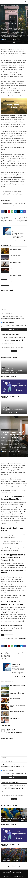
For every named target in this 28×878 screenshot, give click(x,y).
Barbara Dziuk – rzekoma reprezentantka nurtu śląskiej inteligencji (21, 220)
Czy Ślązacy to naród (7, 872)
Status (23, 872)
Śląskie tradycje (9, 871)
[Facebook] (2, 211)
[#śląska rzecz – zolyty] (5, 264)
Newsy (3, 253)
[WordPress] (24, 239)
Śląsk (9, 5)
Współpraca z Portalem (9, 376)
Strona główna (4, 5)
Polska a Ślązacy (4, 259)
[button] (2, 2)
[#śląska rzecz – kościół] (5, 257)
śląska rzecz (12, 21)
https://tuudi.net (15, 230)
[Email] (18, 211)
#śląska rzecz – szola (15, 249)
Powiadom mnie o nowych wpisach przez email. (13, 326)
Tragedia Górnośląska (16, 872)
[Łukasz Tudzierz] (2, 39)
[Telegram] (21, 211)
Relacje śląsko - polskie (9, 357)
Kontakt (14, 874)
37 (16, 372)
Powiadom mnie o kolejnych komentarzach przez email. (14, 325)
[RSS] (19, 239)
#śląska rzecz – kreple (15, 281)
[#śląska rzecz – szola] (5, 251)
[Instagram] (15, 239)
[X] (5, 211)
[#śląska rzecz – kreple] (5, 283)
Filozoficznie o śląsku (15, 5)
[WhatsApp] (12, 211)
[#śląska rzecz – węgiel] (5, 270)
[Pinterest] (9, 211)
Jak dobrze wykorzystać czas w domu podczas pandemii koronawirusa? (6, 220)
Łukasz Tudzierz (6, 39)
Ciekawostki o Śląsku (17, 871)
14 (16, 412)
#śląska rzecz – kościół (16, 255)
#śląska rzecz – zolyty (15, 262)
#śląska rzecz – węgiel (15, 268)
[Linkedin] (15, 211)
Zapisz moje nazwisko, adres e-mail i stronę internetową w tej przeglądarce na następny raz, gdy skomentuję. (13, 318)
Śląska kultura (4, 279)
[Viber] (24, 211)
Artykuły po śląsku (5, 266)
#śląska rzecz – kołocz (16, 275)
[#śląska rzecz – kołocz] (5, 277)
